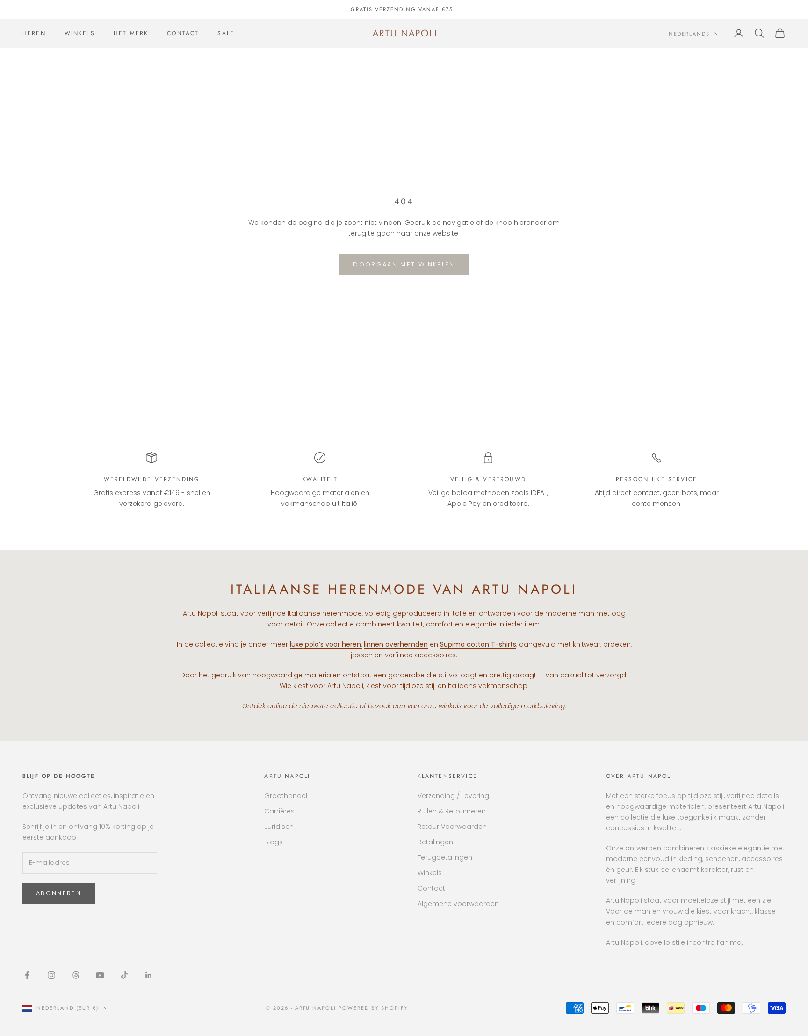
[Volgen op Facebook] (27, 975)
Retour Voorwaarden (452, 826)
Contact (431, 888)
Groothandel (285, 795)
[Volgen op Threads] (75, 975)
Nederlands (689, 33)
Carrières (279, 811)
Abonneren (58, 893)
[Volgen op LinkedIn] (148, 975)
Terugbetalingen (445, 857)
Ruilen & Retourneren (452, 811)
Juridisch (279, 826)
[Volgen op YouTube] (100, 975)
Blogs (273, 842)
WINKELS (80, 33)
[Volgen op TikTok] (124, 975)
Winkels (430, 873)
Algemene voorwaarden (458, 903)
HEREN (34, 33)
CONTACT (183, 33)
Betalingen (435, 842)
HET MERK (131, 33)
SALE (225, 33)
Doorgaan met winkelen (403, 264)
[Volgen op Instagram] (51, 975)
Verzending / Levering (453, 795)
